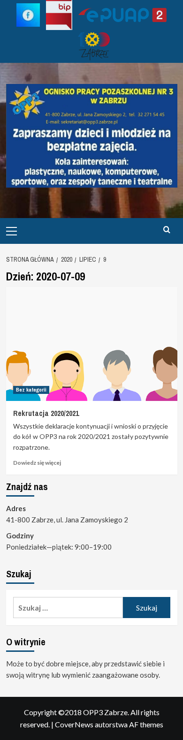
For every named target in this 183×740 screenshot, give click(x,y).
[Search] (167, 230)
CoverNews (74, 724)
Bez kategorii (31, 389)
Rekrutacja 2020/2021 (46, 413)
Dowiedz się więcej (37, 462)
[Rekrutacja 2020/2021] (91, 344)
